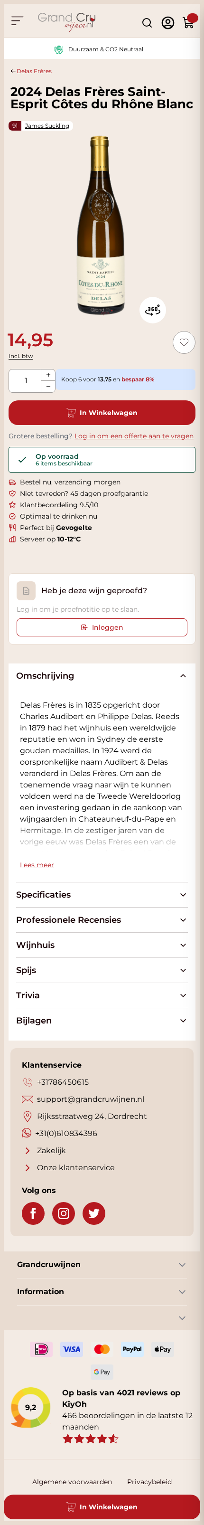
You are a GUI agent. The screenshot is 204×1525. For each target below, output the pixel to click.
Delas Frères (34, 71)
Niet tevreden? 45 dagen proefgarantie (84, 493)
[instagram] (63, 1213)
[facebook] (33, 1213)
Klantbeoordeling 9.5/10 (59, 505)
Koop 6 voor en (107, 379)
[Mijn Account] (167, 22)
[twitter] (94, 1213)
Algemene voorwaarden (72, 1482)
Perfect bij (56, 527)
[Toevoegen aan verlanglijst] (184, 342)
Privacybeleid (149, 1482)
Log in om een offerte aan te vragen (134, 436)
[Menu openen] (17, 20)
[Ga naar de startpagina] (67, 22)
